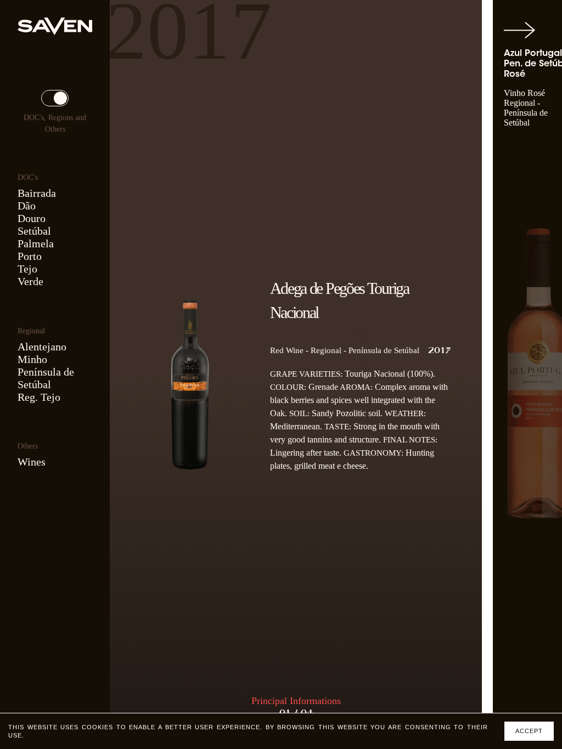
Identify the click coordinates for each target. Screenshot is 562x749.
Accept (529, 731)
